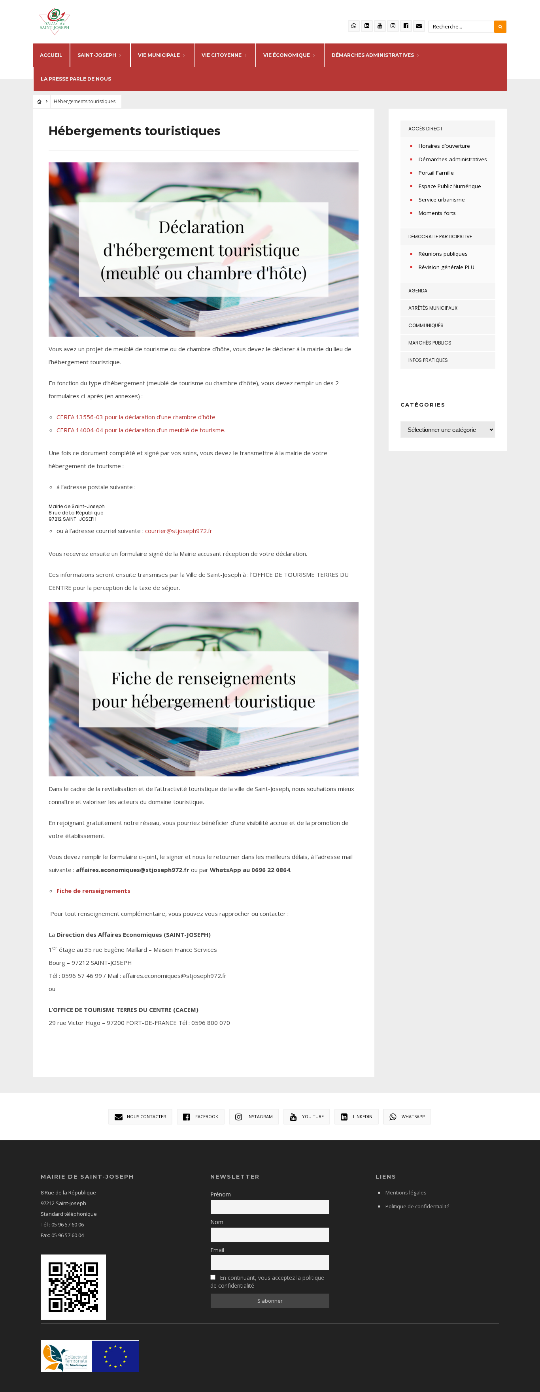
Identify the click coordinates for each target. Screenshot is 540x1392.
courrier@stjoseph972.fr (178, 531)
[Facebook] (406, 26)
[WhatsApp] (354, 26)
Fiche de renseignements (93, 891)
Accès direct (425, 128)
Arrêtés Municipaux (432, 308)
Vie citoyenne (222, 55)
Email (217, 1250)
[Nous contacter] (419, 26)
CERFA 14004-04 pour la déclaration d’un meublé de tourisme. (141, 430)
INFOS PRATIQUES (428, 360)
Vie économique (286, 55)
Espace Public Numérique (450, 186)
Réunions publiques (443, 253)
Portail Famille (436, 172)
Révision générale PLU (446, 267)
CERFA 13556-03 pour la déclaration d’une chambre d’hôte (136, 417)
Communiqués (426, 325)
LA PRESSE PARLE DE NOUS (76, 79)
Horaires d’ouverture (444, 145)
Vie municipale (159, 55)
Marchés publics (429, 342)
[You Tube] (380, 26)
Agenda (417, 290)
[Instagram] (393, 26)
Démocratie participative (440, 236)
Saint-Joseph (96, 55)
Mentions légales (406, 1192)
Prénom (220, 1194)
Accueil (51, 55)
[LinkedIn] (367, 26)
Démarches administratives (453, 159)
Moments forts (437, 213)
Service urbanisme (442, 199)
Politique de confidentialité (417, 1206)
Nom (216, 1222)
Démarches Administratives (373, 55)
